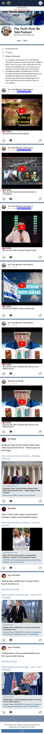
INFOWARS (12, 439)
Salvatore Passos (14, 381)
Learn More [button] (31, 727)
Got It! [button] (22, 731)
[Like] (22, 141)
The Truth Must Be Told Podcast (20, 89)
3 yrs (9, 266)
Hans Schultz (13, 575)
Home (19, 40)
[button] (40, 3)
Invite (25, 40)
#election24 (7, 589)
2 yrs (9, 91)
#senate (15, 589)
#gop (14, 661)
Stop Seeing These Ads (22, 10)
